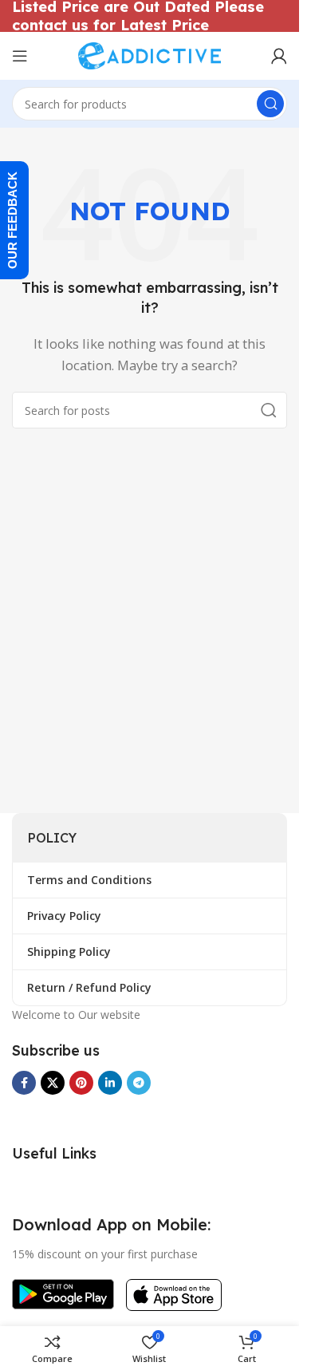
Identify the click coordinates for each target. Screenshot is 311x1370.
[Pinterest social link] (81, 1083)
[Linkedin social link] (110, 1083)
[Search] (270, 103)
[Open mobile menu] (20, 56)
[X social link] (53, 1083)
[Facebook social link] (24, 1083)
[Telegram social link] (139, 1083)
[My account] (279, 56)
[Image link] (63, 1293)
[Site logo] (150, 54)
